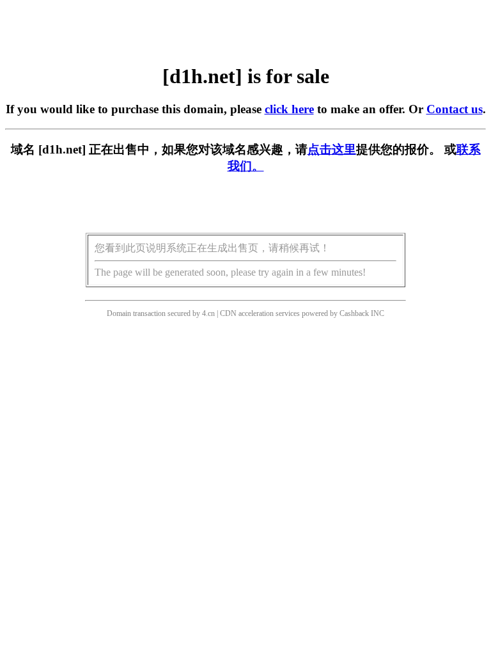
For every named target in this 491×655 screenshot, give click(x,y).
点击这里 (332, 149)
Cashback (354, 313)
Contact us (454, 109)
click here (289, 109)
